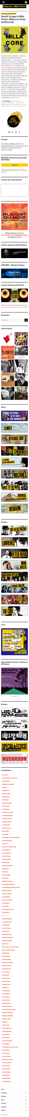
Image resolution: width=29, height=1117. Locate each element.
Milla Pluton (9, 106)
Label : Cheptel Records (16, 104)
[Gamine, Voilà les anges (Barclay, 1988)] (7, 366)
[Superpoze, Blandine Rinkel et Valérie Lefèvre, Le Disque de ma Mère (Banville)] (7, 379)
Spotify (8, 235)
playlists (19, 233)
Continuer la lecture (14, 97)
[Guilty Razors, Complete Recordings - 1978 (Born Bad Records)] (7, 393)
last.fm (5, 89)
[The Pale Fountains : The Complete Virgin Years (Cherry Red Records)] (21, 393)
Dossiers (3, 1110)
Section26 (5, 1115)
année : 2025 (20, 102)
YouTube (12, 235)
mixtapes (25, 235)
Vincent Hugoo (7, 101)
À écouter (3, 1103)
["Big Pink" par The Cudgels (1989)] (21, 352)
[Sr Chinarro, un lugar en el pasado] (21, 379)
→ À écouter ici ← (14, 696)
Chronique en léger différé (8, 13)
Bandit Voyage (11, 66)
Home (2, 1089)
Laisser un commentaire (19, 106)
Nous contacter (20, 170)
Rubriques (3, 1096)
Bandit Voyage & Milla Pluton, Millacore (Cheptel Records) (13, 19)
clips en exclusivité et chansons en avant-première (14, 307)
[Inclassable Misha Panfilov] (21, 366)
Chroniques (4, 1093)
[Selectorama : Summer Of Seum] (21, 338)
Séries (2, 1100)
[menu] (3, 2)
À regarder (4, 1106)
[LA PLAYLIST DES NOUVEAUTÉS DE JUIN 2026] (7, 352)
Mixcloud (19, 237)
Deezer (3, 235)
